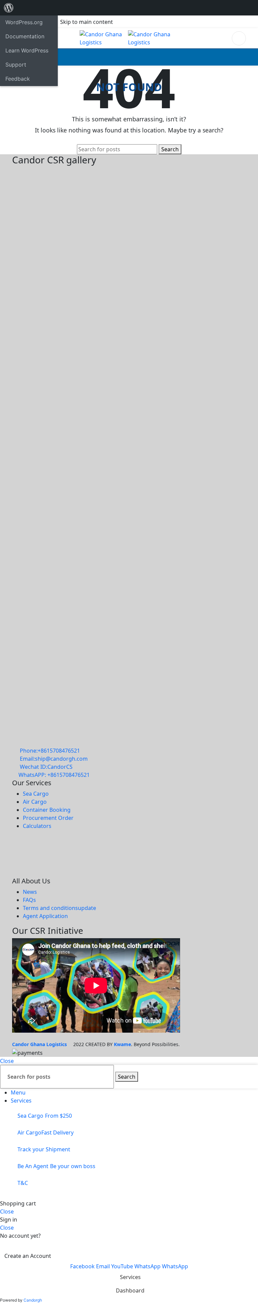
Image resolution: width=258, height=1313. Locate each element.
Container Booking (47, 809)
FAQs (29, 900)
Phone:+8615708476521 (50, 750)
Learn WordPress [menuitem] (26, 50)
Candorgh (33, 1300)
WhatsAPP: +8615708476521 (54, 775)
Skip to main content (86, 22)
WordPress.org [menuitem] (24, 22)
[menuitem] (8, 7)
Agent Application (45, 916)
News (30, 892)
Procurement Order (48, 818)
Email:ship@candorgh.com (54, 758)
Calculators (37, 826)
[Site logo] (104, 37)
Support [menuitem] (15, 64)
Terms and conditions (59, 908)
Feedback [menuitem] (17, 78)
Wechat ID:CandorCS (46, 766)
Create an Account (27, 1256)
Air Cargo (35, 801)
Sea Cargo (36, 793)
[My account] (238, 38)
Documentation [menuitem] (24, 36)
